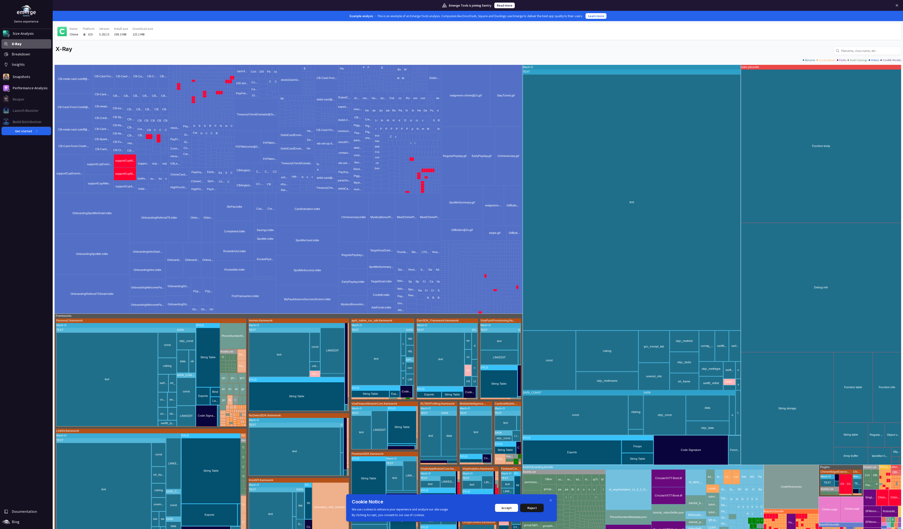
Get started (23, 131)
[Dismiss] (551, 500)
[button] (26, 33)
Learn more (596, 16)
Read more (504, 5)
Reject (532, 508)
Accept (506, 508)
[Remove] (897, 5)
